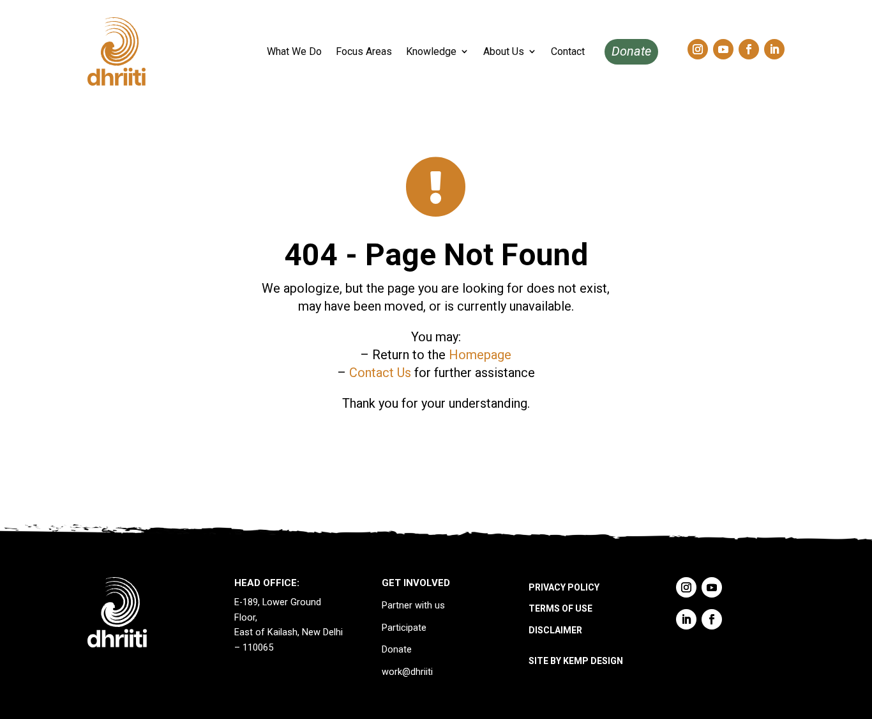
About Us (503, 51)
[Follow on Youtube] (723, 49)
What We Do (294, 51)
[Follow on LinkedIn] (774, 49)
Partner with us (413, 605)
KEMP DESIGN (593, 661)
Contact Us (380, 372)
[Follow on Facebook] (749, 49)
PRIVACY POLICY (564, 587)
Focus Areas (364, 51)
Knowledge (431, 51)
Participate (404, 627)
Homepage (480, 354)
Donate (631, 51)
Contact (568, 51)
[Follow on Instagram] (698, 49)
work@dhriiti (407, 672)
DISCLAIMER (555, 630)
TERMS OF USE (560, 608)
